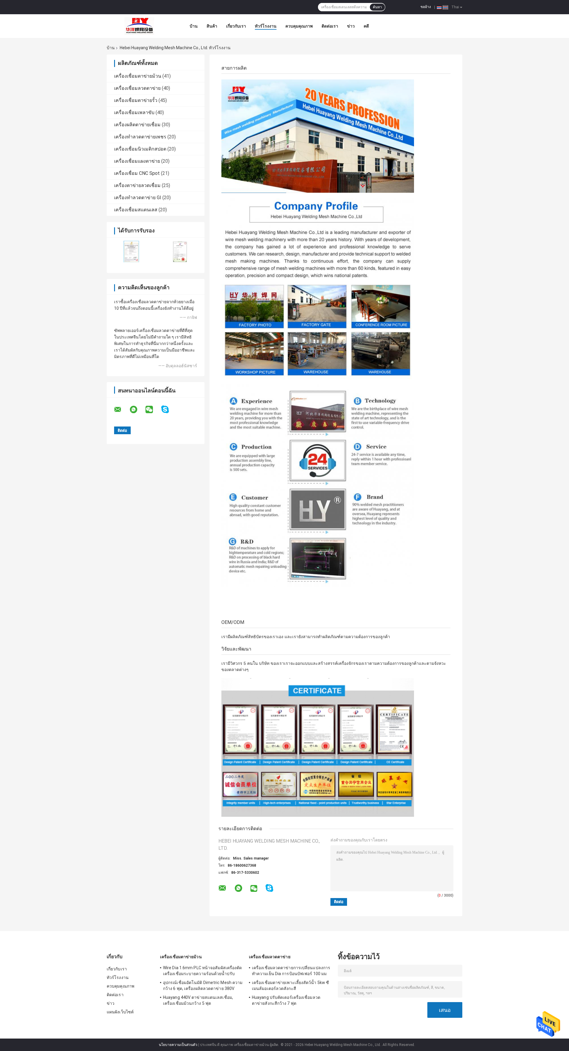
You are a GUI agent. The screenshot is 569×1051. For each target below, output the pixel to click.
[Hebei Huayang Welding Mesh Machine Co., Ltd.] (139, 26)
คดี (366, 26)
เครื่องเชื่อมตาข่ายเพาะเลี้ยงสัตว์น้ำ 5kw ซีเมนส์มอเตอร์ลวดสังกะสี (290, 985)
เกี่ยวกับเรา (236, 26)
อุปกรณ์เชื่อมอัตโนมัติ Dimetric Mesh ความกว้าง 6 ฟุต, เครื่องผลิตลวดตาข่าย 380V (202, 985)
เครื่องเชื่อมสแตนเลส (135, 210)
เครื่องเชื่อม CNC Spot (137, 173)
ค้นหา (377, 7)
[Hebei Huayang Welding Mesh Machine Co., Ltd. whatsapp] (137, 409)
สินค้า (212, 26)
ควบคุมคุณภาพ (299, 26)
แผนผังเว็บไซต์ (120, 1012)
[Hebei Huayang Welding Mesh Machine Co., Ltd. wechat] (153, 409)
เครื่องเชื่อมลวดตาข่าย (137, 88)
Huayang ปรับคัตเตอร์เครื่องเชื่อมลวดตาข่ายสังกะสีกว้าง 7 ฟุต (286, 1000)
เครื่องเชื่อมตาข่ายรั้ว (135, 100)
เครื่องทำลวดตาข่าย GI (137, 197)
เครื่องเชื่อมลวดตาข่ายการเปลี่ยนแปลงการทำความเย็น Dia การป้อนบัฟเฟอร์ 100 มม (291, 970)
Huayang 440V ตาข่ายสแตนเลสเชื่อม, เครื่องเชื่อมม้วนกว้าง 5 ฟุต (198, 1000)
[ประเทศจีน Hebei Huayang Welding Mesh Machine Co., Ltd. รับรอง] (131, 251)
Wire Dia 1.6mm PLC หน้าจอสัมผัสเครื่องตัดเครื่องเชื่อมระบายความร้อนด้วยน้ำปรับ (202, 970)
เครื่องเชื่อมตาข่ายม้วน (137, 76)
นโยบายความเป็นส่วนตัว (178, 1045)
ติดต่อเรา (330, 26)
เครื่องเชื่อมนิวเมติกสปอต (140, 149)
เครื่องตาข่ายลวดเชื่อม (137, 185)
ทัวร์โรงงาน (265, 26)
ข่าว (351, 26)
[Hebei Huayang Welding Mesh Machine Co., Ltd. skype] (168, 409)
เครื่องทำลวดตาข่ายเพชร (140, 137)
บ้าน (194, 26)
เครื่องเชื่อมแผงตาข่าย (137, 161)
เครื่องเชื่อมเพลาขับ (134, 112)
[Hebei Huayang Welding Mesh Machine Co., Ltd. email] (121, 409)
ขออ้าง (426, 7)
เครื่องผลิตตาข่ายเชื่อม (137, 124)
